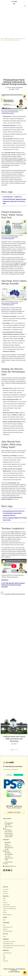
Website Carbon (18, 775)
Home (2, 38)
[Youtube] (9, 870)
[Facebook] (6, 870)
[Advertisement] (14, 22)
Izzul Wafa (6, 743)
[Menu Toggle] (14, 3)
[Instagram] (11, 870)
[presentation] (3, 729)
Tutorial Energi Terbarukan (9, 38)
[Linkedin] (4, 870)
